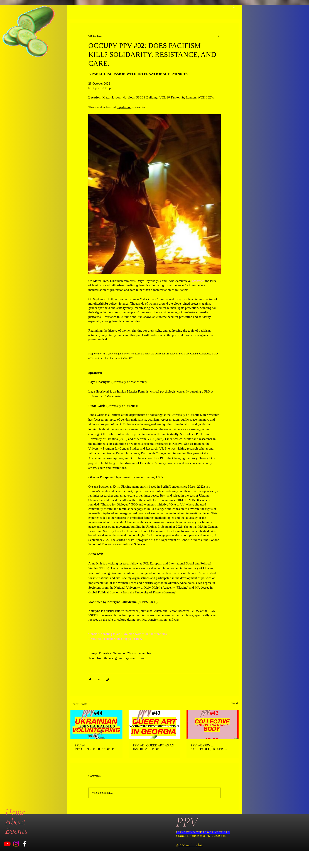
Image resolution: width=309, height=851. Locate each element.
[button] (234, 6)
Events (16, 830)
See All (235, 703)
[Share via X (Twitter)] (98, 679)
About (15, 821)
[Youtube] (7, 843)
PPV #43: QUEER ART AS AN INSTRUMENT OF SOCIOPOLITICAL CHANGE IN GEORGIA (153, 747)
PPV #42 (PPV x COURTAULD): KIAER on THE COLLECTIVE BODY (209, 747)
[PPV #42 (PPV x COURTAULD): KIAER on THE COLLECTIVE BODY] (213, 724)
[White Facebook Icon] (25, 843)
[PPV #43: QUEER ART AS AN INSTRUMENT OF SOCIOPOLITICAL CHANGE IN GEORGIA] (155, 724)
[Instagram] (16, 843)
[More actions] (218, 36)
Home (15, 812)
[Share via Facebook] (90, 679)
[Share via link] (107, 679)
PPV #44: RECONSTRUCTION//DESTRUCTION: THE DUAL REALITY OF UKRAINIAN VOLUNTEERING (96, 747)
